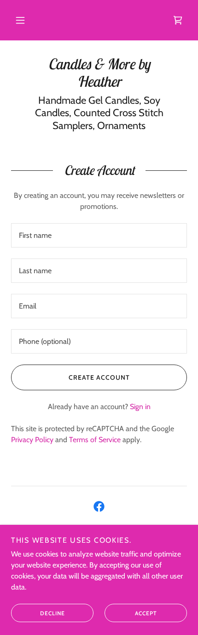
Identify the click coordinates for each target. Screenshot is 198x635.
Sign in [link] (140, 406)
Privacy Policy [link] (32, 439)
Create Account (99, 377)
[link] (178, 20)
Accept (146, 613)
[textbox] (99, 235)
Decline (52, 613)
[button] (20, 20)
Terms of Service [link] (95, 439)
